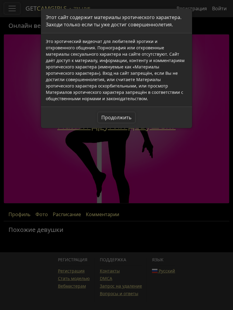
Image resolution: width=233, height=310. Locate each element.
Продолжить (116, 117)
